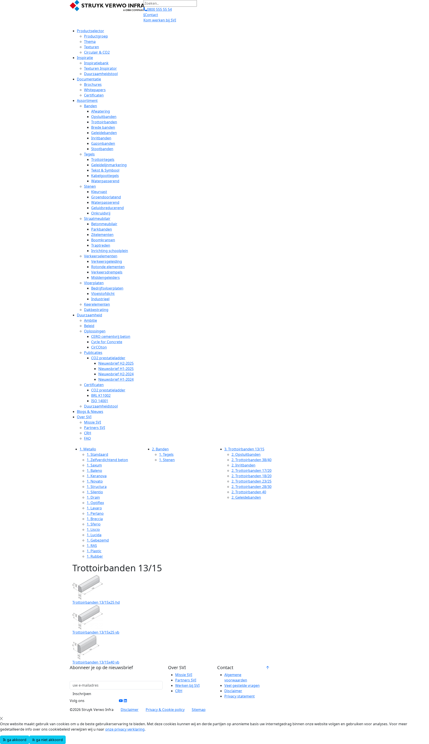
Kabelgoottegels (105, 175)
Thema (90, 41)
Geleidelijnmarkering (109, 164)
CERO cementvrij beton (110, 336)
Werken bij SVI (187, 685)
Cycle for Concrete (106, 341)
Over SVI (84, 416)
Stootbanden (102, 148)
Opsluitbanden (103, 116)
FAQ (87, 438)
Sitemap (199, 709)
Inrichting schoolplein (109, 250)
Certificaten (94, 95)
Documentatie (89, 79)
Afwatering (100, 111)
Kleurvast (99, 191)
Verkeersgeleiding (106, 261)
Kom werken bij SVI (159, 20)
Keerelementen (97, 304)
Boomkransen (103, 239)
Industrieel (100, 298)
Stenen (90, 186)
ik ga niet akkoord (47, 739)
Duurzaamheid (89, 315)
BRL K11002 (101, 395)
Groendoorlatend (106, 197)
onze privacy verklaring (125, 729)
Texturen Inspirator (100, 68)
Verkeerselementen (100, 256)
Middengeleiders (105, 277)
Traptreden (100, 245)
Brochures (93, 84)
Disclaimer (233, 690)
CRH (87, 433)
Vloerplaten (94, 282)
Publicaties (93, 352)
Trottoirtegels (102, 159)
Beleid (89, 325)
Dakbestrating (96, 309)
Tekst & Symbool (105, 170)
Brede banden (103, 127)
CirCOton (99, 347)
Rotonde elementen (108, 266)
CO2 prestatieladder (108, 357)
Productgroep (96, 36)
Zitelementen (102, 234)
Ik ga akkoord (14, 739)
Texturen (91, 46)
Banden (90, 105)
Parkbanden (101, 229)
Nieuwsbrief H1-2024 (116, 379)
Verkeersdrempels (106, 272)
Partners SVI (94, 427)
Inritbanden (101, 138)
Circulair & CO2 (97, 52)
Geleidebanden (104, 132)
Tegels (89, 154)
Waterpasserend (105, 181)
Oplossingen (94, 331)
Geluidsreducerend (107, 207)
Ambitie (90, 320)
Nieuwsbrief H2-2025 (116, 363)
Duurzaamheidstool (101, 73)
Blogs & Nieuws (90, 411)
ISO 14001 (99, 400)
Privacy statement (239, 696)
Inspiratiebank (96, 63)
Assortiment (87, 100)
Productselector (90, 30)
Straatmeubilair (97, 218)
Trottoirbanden (104, 122)
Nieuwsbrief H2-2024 (116, 374)
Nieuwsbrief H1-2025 (116, 368)
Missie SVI (92, 422)
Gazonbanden (103, 143)
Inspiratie (85, 57)
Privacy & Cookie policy (165, 709)
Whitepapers (95, 89)
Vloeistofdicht (103, 293)
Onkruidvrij (100, 213)
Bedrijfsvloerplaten (107, 288)
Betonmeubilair (104, 223)
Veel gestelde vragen (242, 685)
